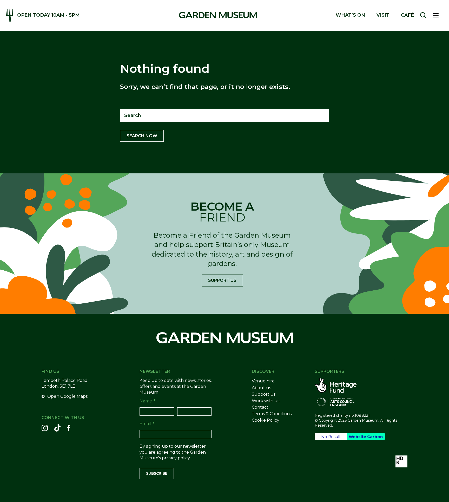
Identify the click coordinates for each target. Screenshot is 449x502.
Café (407, 15)
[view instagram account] (45, 428)
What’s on (350, 15)
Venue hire (263, 381)
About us (261, 387)
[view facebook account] (68, 428)
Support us (222, 280)
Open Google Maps (67, 396)
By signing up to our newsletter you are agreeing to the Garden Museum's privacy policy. (173, 452)
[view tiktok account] (57, 428)
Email (147, 423)
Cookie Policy (265, 420)
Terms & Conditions (272, 413)
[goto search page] (423, 15)
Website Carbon (366, 436)
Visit (383, 15)
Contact (260, 407)
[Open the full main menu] (438, 15)
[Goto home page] (218, 15)
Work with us (265, 400)
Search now (142, 135)
